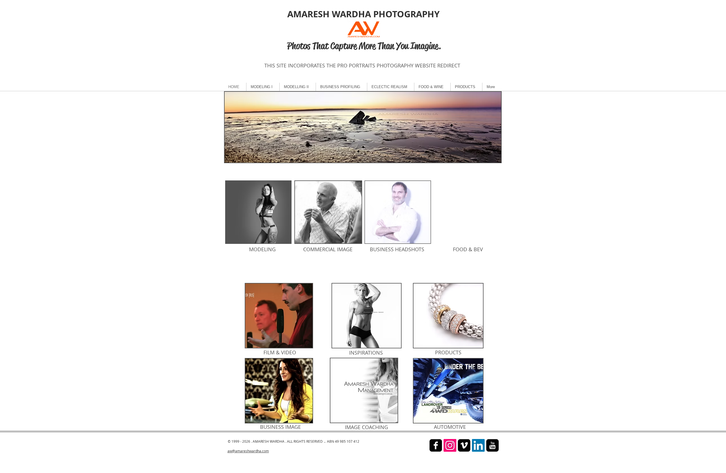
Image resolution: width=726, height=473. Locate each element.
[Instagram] (450, 445)
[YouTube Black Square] (492, 445)
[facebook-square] (435, 445)
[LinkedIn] (478, 445)
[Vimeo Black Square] (464, 445)
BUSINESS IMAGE (280, 426)
